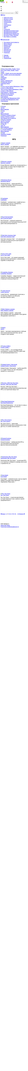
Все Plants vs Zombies (10, 36)
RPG (5, 28)
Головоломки (8, 22)
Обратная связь (5, 525)
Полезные (7, 52)
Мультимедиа (8, 44)
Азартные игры (8, 17)
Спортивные (7, 25)
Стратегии (7, 29)
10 (15, 514)
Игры (3, 15)
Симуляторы (7, 20)
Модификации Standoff (10, 32)
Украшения (7, 46)
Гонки (5, 23)
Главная (6, 55)
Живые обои (7, 45)
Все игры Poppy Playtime (11, 35)
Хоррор (6, 26)
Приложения (5, 39)
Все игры (6, 56)
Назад (3, 514)
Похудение (7, 51)
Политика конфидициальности (10, 527)
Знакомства (7, 49)
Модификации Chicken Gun (11, 33)
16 (18, 514)
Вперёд (21, 514)
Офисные (6, 48)
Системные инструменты (11, 42)
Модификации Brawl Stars (11, 31)
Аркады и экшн (8, 19)
